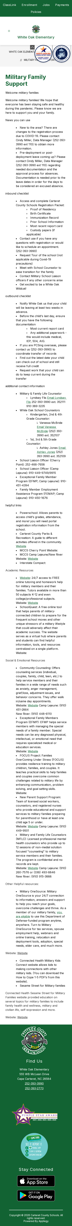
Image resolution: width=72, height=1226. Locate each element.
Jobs (46, 5)
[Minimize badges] (32, 47)
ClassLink (9, 5)
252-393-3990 (34, 1083)
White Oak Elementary (24, 51)
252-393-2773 (34, 1088)
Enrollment (29, 5)
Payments (62, 5)
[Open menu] (9, 31)
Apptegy (44, 1221)
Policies (36, 12)
